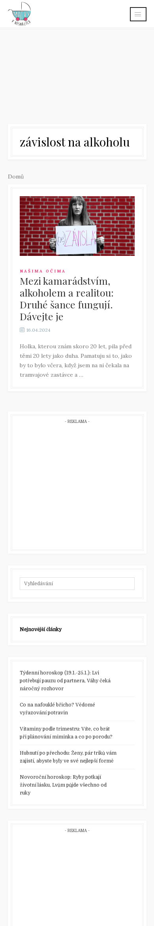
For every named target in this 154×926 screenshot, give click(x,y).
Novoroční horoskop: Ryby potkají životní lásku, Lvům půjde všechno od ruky (63, 785)
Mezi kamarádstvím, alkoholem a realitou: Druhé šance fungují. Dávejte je (67, 298)
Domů (16, 176)
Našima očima (43, 271)
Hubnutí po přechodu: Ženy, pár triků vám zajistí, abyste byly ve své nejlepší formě (68, 757)
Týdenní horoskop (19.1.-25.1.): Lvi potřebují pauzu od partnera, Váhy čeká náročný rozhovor (65, 680)
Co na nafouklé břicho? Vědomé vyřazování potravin (57, 709)
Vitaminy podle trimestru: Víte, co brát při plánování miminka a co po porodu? (66, 733)
